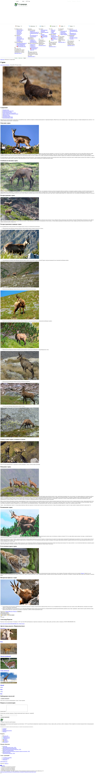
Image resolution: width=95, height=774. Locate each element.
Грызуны (32, 44)
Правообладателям (27, 771)
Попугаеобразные (21, 44)
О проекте (69, 1)
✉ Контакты (5, 759)
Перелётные (20, 30)
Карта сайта (34, 771)
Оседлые (19, 31)
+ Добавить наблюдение (5, 698)
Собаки (32, 39)
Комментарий (3, 711)
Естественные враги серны (8, 116)
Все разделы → (5, 742)
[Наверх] (0, 773)
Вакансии (4, 731)
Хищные (19, 33)
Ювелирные (73, 33)
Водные (53, 35)
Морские (19, 37)
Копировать (19, 611)
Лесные (19, 36)
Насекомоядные (34, 47)
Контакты (78, 1)
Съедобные (63, 31)
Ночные (19, 34)
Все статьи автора (3, 623)
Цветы (53, 30)
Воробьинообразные (22, 43)
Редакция (74, 1)
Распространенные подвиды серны (9, 112)
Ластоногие (33, 36)
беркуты (82, 573)
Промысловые (44, 35)
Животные (2, 59)
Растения (5, 741)
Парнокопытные (34, 32)
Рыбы (5, 739)
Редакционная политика (7, 730)
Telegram (7, 611)
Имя (1, 715)
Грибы (5, 740)
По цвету (72, 38)
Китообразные (34, 35)
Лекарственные (54, 36)
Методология (21, 623)
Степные (19, 39)
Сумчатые (32, 46)
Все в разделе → (3, 628)
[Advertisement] (47, 14)
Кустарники (53, 33)
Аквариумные (44, 32)
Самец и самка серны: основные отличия (10, 113)
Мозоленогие (33, 42)
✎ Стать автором (6, 758)
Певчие (19, 32)
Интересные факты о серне (8, 117)
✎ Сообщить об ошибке (7, 757)
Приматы (32, 45)
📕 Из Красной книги (21, 46)
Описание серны (6, 109)
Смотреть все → (18, 53)
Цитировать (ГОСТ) (5, 612)
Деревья (53, 31)
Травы (52, 32)
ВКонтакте (11, 611)
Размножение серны (6, 115)
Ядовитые (53, 37)
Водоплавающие (20, 38)
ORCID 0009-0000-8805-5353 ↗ (13, 623)
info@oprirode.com (3, 761)
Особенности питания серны (8, 110)
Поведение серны (6, 114)
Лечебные (72, 36)
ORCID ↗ (6, 763)
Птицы (5, 735)
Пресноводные (44, 30)
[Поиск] (79, 40)
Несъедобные (63, 33)
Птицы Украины (21, 45)
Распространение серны (7, 111)
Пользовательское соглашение (18, 771)
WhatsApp (15, 611)
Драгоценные (73, 30)
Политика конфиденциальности (6, 771)
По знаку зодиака (73, 37)
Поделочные (73, 34)
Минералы (6, 738)
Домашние (20, 41)
